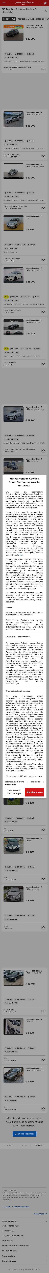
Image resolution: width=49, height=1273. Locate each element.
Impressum (35, 782)
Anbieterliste (10, 785)
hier (21, 555)
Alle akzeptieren (35, 792)
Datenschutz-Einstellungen (14, 792)
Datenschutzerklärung (14, 782)
